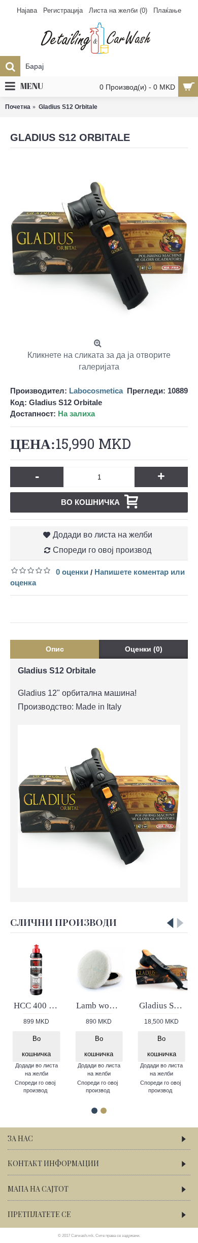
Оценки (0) (143, 649)
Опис (55, 649)
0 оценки (72, 572)
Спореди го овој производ (102, 550)
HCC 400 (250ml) (38, 1005)
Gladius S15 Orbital (163, 1005)
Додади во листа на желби (102, 534)
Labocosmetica (96, 390)
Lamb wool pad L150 (100, 1005)
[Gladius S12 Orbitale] (99, 246)
